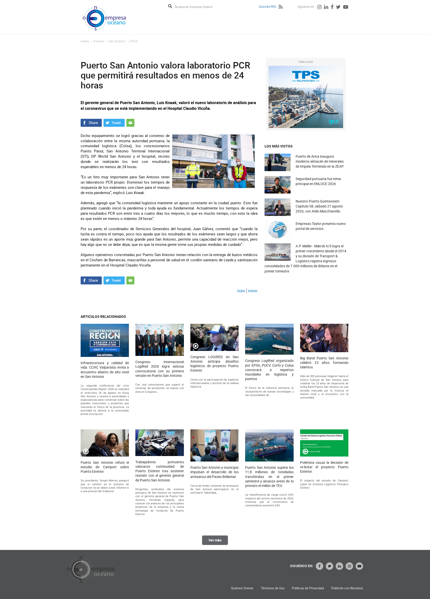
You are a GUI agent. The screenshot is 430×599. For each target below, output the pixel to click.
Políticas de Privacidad (308, 588)
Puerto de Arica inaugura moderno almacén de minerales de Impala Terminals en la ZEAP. (320, 161)
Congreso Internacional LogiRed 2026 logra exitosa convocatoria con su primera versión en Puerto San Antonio (159, 369)
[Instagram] (319, 7)
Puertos (99, 41)
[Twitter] (338, 7)
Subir (241, 290)
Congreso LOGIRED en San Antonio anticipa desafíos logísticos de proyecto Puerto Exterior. (214, 364)
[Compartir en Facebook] (91, 122)
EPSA (134, 41)
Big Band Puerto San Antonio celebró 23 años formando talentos (324, 362)
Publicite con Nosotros (347, 588)
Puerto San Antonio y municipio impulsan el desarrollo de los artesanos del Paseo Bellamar (214, 472)
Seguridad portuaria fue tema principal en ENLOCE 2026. (318, 181)
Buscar (170, 6)
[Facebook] (332, 7)
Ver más (215, 540)
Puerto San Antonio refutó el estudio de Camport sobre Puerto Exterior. (105, 467)
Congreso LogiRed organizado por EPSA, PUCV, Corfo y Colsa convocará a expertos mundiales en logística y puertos (269, 369)
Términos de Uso (272, 588)
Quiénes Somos (242, 588)
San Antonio (117, 41)
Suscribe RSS (267, 6)
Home (85, 41)
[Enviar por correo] (130, 122)
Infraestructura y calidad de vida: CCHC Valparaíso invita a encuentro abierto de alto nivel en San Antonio (105, 370)
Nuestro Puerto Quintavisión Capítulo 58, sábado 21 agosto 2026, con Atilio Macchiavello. (319, 206)
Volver (253, 290)
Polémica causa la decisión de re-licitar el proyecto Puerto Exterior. (324, 467)
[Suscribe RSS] (281, 7)
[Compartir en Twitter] (114, 122)
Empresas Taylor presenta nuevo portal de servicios (321, 226)
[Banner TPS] (306, 97)
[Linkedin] (326, 7)
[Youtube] (345, 7)
